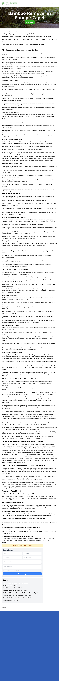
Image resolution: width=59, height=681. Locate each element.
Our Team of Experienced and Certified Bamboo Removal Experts (20, 593)
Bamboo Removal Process (10, 585)
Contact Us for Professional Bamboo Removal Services (18, 598)
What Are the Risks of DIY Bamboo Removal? (15, 590)
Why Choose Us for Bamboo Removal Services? (15, 583)
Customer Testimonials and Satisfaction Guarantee (17, 595)
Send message (22, 574)
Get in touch (29, 22)
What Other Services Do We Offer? (12, 588)
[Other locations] (52, 3)
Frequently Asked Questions (10, 600)
